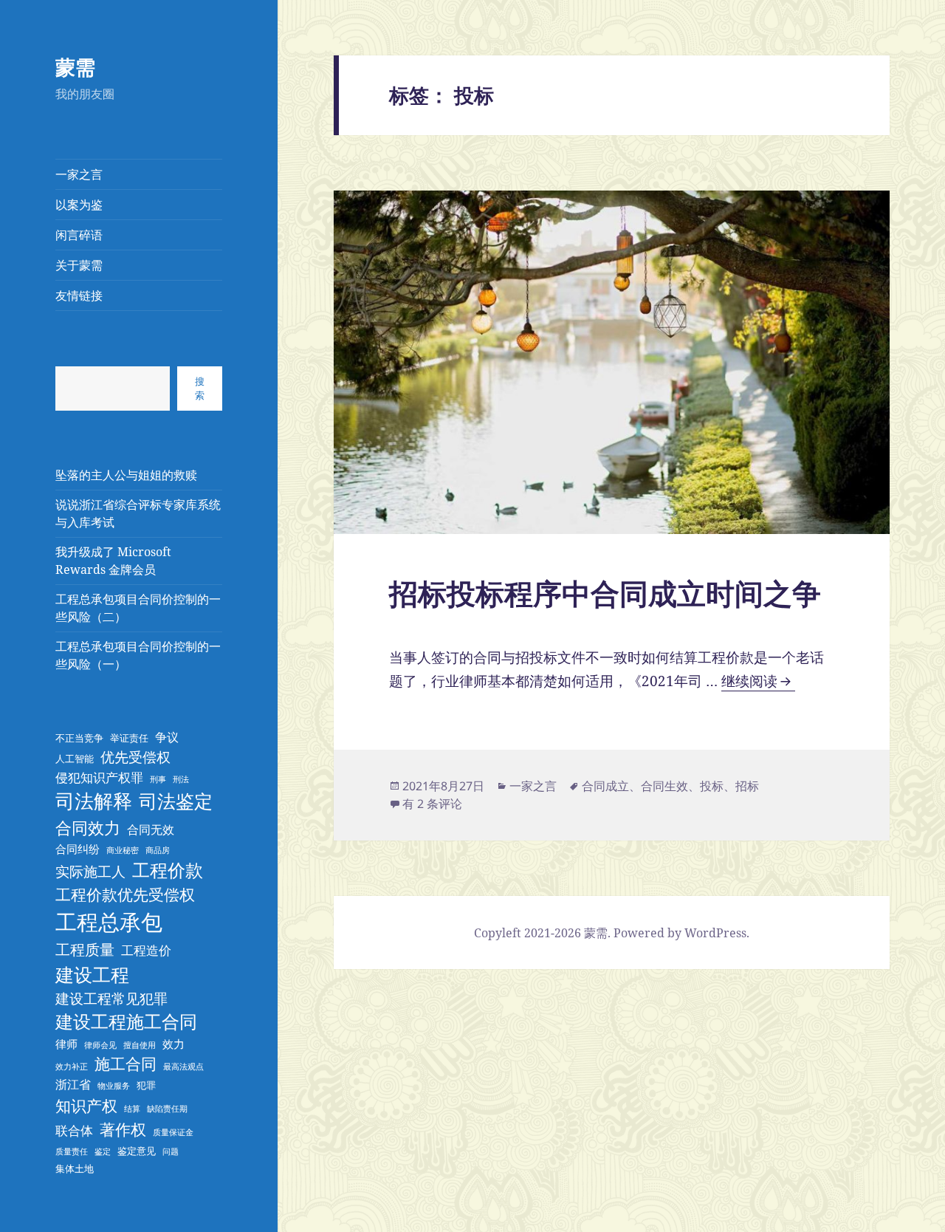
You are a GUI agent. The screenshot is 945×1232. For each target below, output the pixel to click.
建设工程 (92, 974)
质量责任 (71, 1151)
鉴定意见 (136, 1150)
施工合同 (125, 1063)
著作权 (123, 1129)
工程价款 (167, 870)
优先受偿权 (135, 756)
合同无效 (150, 829)
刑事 (158, 779)
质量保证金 (173, 1132)
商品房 (157, 850)
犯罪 (146, 1085)
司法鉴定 (176, 800)
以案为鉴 (79, 204)
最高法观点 (183, 1066)
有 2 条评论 (432, 803)
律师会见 (100, 1045)
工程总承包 (108, 922)
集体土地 (74, 1168)
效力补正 (71, 1066)
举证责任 (129, 738)
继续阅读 (756, 681)
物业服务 (113, 1086)
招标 (747, 786)
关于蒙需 (79, 265)
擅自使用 (139, 1045)
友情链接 (79, 295)
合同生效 (664, 786)
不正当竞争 (79, 738)
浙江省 (73, 1084)
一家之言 (79, 174)
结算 (132, 1108)
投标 (712, 786)
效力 (173, 1043)
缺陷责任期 (167, 1108)
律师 (66, 1043)
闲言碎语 (79, 235)
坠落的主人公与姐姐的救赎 (126, 475)
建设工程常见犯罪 (111, 998)
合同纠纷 (77, 848)
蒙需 (75, 67)
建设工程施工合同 (126, 1021)
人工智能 (74, 758)
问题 (170, 1151)
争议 (167, 737)
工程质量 (84, 949)
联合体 (74, 1130)
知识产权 (86, 1105)
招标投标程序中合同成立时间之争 (605, 592)
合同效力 (87, 827)
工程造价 (146, 950)
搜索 (200, 388)
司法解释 (93, 800)
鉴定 (102, 1151)
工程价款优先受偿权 (125, 894)
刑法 (181, 779)
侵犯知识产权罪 (99, 777)
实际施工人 (90, 871)
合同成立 (605, 786)
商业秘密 (122, 850)
